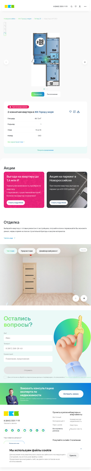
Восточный (57, 417)
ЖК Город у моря (25, 18)
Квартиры (74, 425)
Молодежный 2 (59, 421)
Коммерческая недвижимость (76, 420)
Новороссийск (10, 18)
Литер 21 (37, 18)
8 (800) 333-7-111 (60, 6)
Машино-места (76, 429)
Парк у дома (57, 425)
